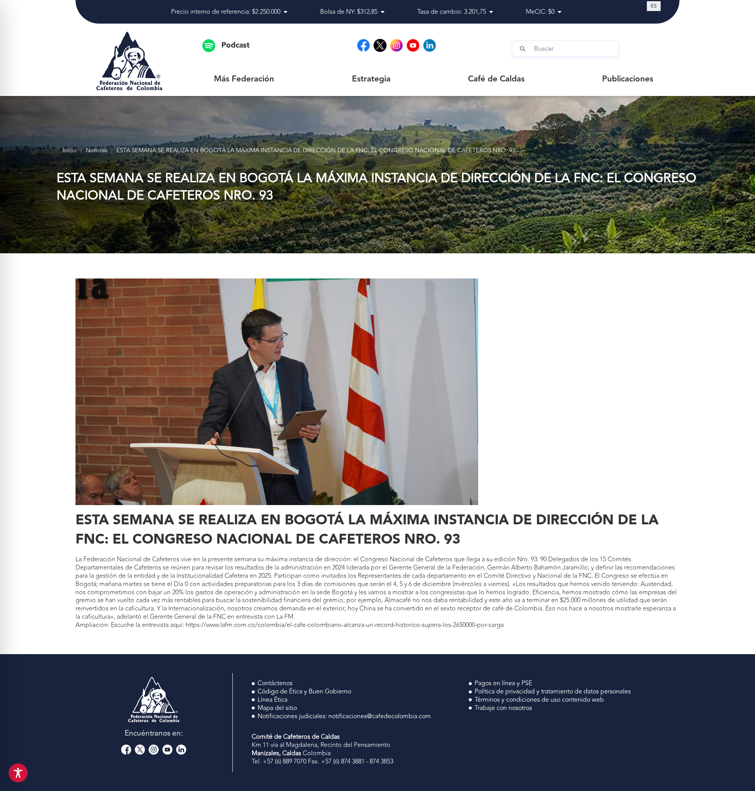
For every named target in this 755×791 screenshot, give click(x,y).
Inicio (70, 151)
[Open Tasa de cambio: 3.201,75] (491, 12)
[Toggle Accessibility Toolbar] (18, 773)
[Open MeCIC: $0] (559, 12)
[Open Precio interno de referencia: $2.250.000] (285, 12)
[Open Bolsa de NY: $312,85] (382, 12)
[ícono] (380, 45)
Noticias (96, 151)
